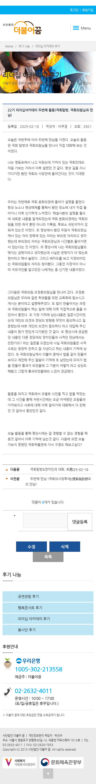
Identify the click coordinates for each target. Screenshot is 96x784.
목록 (48, 556)
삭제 (65, 546)
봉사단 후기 (27, 630)
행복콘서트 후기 (30, 608)
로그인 (74, 10)
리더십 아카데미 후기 (34, 619)
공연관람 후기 (28, 596)
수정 (31, 546)
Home (9, 46)
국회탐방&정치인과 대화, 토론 (51, 469)
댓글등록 (80, 521)
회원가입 (87, 10)
